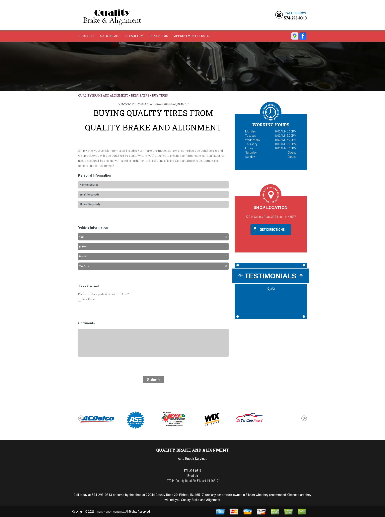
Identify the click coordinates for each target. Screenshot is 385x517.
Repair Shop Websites (110, 511)
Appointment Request (192, 36)
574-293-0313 (295, 18)
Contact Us (159, 36)
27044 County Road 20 (152, 104)
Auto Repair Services (192, 459)
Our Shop (86, 36)
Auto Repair (109, 36)
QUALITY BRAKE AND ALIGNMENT (103, 95)
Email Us (192, 476)
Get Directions (272, 229)
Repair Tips (134, 36)
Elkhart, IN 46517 (177, 104)
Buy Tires (160, 95)
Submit (153, 379)
